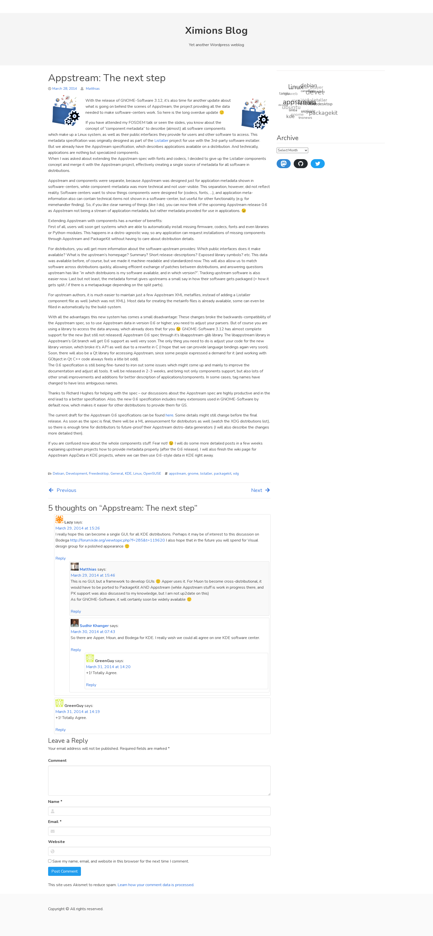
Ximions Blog (216, 30)
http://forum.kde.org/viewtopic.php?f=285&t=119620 (117, 540)
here (169, 415)
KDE (128, 473)
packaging (318, 95)
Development (76, 473)
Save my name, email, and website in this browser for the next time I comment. (120, 861)
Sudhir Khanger (94, 626)
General (117, 473)
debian (311, 87)
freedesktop (320, 108)
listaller (206, 473)
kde (288, 114)
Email (55, 821)
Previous (66, 490)
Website (56, 842)
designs (282, 102)
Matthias (93, 88)
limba (291, 111)
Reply (60, 558)
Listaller (161, 140)
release (306, 107)
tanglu (286, 90)
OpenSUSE (152, 473)
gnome (193, 473)
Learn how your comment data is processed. (156, 885)
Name (55, 801)
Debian (58, 473)
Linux (137, 473)
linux (298, 86)
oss (293, 90)
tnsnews (302, 117)
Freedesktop (99, 473)
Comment (57, 760)
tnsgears (305, 114)
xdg (236, 473)
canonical (309, 95)
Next (256, 490)
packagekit (222, 473)
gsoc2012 (300, 96)
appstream (177, 473)
